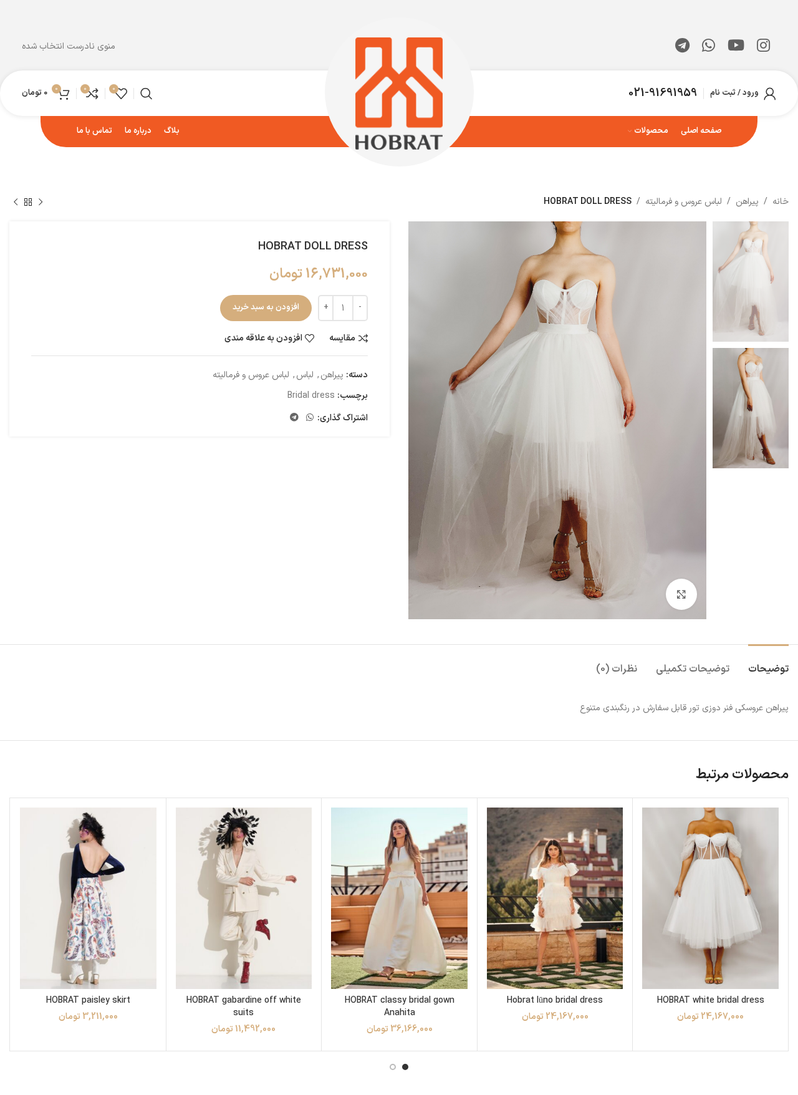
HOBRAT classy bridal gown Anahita (399, 1007)
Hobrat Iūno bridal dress (555, 1000)
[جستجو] (146, 93)
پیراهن (747, 201)
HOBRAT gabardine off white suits (243, 1007)
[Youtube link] (736, 47)
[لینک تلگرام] (682, 47)
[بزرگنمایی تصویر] (681, 594)
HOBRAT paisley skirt (88, 1000)
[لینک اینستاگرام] (763, 47)
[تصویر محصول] (710, 898)
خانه (780, 201)
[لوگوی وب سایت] (399, 92)
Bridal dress (311, 395)
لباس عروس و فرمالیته (683, 201)
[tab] (768, 663)
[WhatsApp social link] (708, 47)
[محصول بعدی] (15, 202)
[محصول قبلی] (40, 202)
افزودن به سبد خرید (266, 307)
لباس (305, 375)
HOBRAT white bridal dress (710, 1000)
